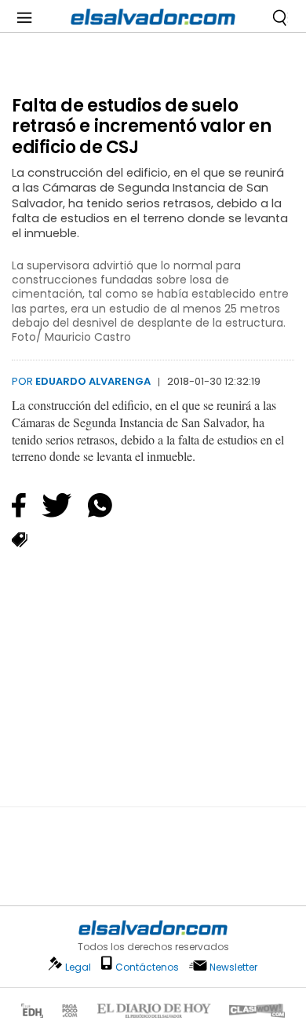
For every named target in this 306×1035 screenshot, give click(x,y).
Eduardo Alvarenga (93, 381)
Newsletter (233, 967)
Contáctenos (147, 967)
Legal (78, 967)
